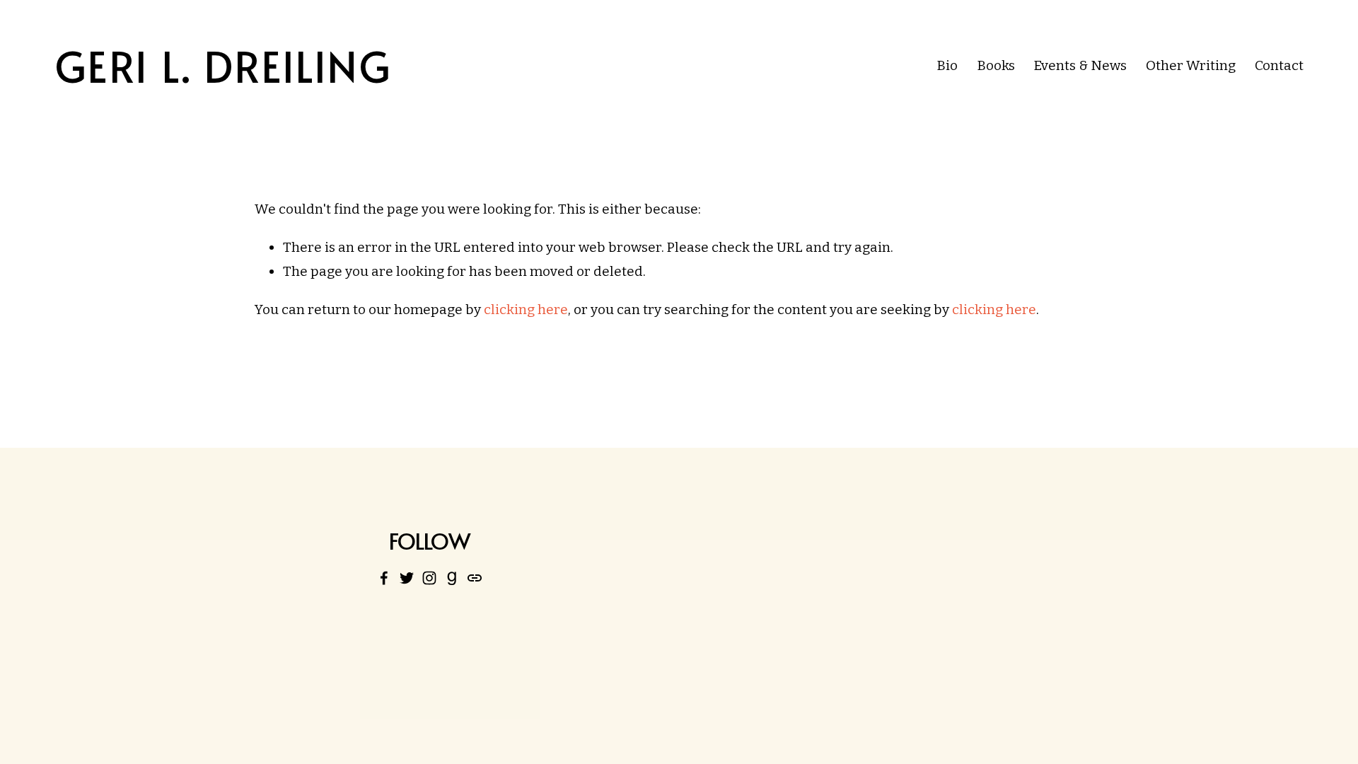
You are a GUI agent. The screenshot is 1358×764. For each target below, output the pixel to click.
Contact (1279, 65)
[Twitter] (407, 578)
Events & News (1080, 65)
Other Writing (1191, 65)
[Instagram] (429, 578)
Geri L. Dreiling (223, 66)
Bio (947, 65)
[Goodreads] (452, 578)
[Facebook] (384, 578)
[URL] (475, 578)
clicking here (526, 309)
